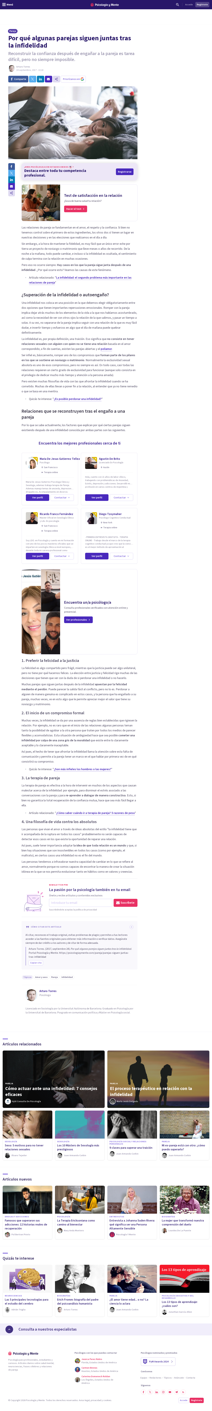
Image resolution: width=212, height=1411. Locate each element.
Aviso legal (84, 1400)
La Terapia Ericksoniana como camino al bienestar (76, 1223)
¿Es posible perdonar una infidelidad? (78, 399)
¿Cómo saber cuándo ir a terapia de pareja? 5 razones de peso (95, 813)
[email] (48, 79)
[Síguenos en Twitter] (150, 1392)
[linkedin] (40, 79)
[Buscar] (177, 4)
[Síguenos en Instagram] (163, 1392)
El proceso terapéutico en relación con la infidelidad (151, 1091)
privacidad (96, 1400)
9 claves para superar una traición (130, 1148)
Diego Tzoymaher (110, 514)
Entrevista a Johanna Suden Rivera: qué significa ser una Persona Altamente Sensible (132, 1225)
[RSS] (183, 1392)
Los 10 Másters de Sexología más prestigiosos (78, 1147)
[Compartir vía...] (11, 193)
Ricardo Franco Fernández (56, 514)
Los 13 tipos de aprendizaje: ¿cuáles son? (180, 1304)
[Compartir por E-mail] (11, 186)
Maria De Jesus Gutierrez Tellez (60, 459)
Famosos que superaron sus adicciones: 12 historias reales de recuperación (26, 1225)
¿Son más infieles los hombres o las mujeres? (82, 769)
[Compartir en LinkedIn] (11, 179)
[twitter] (32, 79)
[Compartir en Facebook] (11, 166)
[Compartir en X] (11, 173)
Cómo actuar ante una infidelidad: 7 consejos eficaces (51, 1091)
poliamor (106, 349)
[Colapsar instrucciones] (131, 927)
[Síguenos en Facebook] (143, 1392)
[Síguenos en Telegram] (176, 1392)
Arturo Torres (23, 66)
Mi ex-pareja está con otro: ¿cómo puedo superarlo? (183, 1147)
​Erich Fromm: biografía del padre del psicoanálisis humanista (78, 1302)
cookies (107, 1400)
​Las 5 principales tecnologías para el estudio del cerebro (26, 1302)
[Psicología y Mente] (105, 4)
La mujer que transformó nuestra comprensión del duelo (183, 1223)
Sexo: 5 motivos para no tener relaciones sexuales (24, 1147)
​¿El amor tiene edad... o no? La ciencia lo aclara (128, 1302)
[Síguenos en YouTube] (170, 1392)
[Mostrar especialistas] (9, 1329)
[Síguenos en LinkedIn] (156, 1392)
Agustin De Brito (109, 459)
